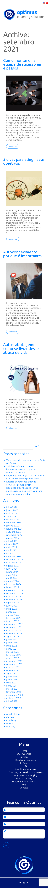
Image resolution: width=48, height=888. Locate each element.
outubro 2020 (13, 698)
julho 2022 (11, 639)
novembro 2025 (14, 529)
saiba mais (12, 146)
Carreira (10, 717)
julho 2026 (11, 507)
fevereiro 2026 (13, 522)
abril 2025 (11, 550)
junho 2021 (12, 679)
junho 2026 (12, 510)
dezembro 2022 (14, 624)
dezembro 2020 (14, 695)
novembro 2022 (14, 627)
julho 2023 (11, 606)
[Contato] (24, 882)
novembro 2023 (14, 593)
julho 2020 (12, 701)
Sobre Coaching (24, 778)
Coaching (11, 720)
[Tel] (28, 882)
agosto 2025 (12, 538)
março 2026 (12, 519)
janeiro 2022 (12, 658)
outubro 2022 (13, 630)
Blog (24, 784)
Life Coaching (25, 763)
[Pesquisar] (36, 447)
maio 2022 (11, 646)
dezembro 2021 (14, 661)
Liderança (11, 726)
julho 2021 (11, 676)
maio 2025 (11, 547)
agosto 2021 (12, 673)
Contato (24, 788)
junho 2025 (12, 544)
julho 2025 (11, 541)
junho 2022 (12, 643)
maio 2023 (11, 609)
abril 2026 (11, 516)
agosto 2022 (12, 636)
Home (24, 751)
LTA (25, 766)
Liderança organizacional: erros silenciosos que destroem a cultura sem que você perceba (24, 491)
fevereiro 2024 (13, 584)
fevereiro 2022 (13, 655)
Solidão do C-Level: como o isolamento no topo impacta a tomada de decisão (21, 469)
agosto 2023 (12, 602)
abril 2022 (11, 649)
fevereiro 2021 (13, 692)
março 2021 (12, 689)
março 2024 (12, 581)
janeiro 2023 (12, 621)
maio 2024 (11, 575)
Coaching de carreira (25, 769)
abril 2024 (11, 578)
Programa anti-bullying (26, 775)
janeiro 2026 (12, 526)
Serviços (24, 757)
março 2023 (12, 615)
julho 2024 (11, 569)
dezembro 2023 (14, 590)
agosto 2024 (12, 566)
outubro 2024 (13, 562)
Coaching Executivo (25, 760)
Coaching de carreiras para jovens (25, 772)
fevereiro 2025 (13, 556)
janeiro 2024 (12, 587)
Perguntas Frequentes (24, 781)
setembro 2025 (14, 535)
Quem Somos (24, 754)
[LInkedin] (20, 882)
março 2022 (12, 652)
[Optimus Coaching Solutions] (24, 865)
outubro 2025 (13, 532)
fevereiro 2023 (13, 618)
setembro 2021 (14, 670)
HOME (9, 723)
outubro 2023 (13, 596)
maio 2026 (11, 513)
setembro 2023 (14, 599)
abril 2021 (11, 686)
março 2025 (12, 553)
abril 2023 (11, 612)
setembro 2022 (14, 633)
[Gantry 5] (24, 14)
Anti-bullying (13, 714)
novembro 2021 (14, 664)
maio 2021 (11, 683)
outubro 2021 (13, 667)
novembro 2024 (14, 559)
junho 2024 (12, 572)
